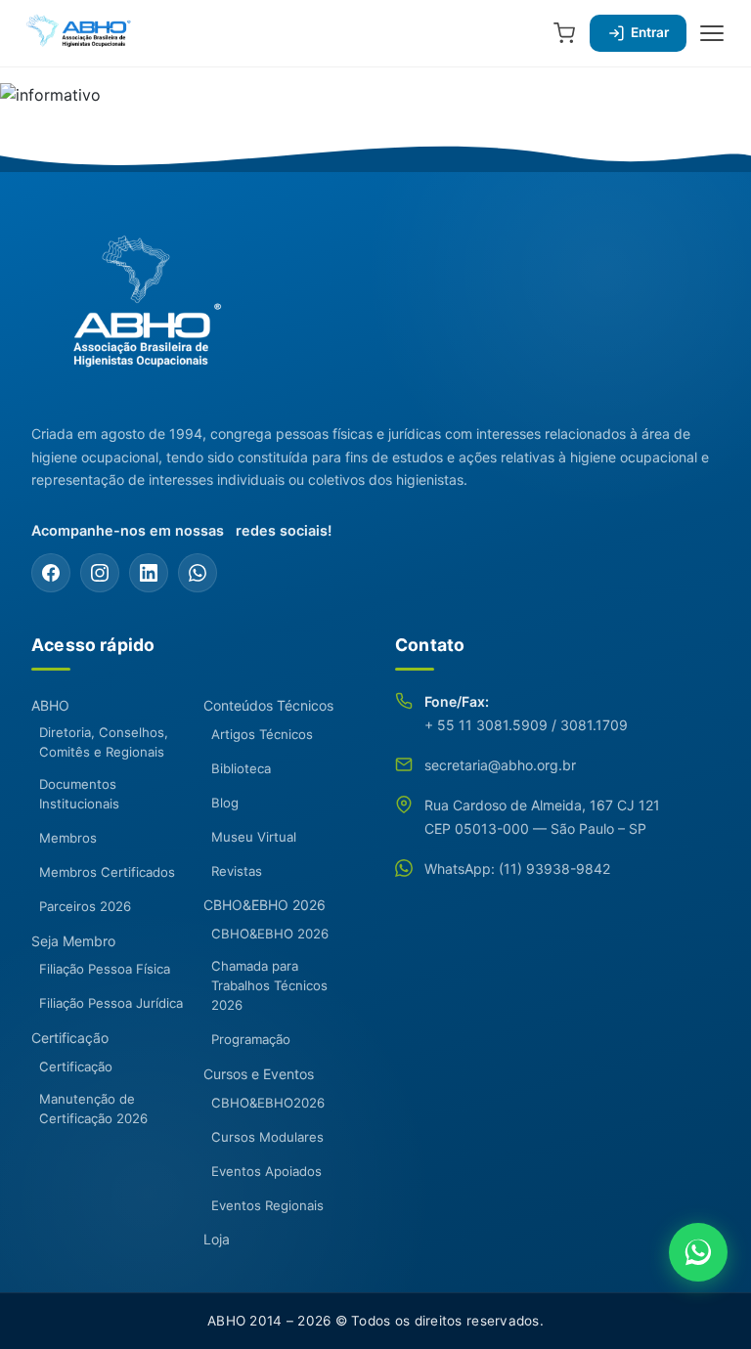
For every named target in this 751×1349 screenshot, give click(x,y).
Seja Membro (73, 941)
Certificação (70, 1037)
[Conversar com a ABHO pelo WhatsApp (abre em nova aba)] (698, 1252)
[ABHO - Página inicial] (138, 313)
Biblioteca (241, 768)
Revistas (236, 871)
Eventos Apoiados (266, 1171)
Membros (68, 838)
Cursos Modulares (267, 1137)
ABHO (50, 705)
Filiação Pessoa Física (104, 969)
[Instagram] (99, 572)
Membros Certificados (107, 872)
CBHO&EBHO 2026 (264, 904)
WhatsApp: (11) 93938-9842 (517, 868)
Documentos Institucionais (79, 793)
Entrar (650, 32)
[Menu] (711, 33)
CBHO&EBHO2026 (268, 1102)
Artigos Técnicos (262, 734)
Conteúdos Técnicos (268, 705)
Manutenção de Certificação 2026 (93, 1108)
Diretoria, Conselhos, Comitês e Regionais (103, 742)
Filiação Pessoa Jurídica (111, 1003)
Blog (225, 802)
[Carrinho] (564, 33)
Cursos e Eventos (258, 1074)
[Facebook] (50, 572)
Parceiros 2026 (85, 906)
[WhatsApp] (197, 572)
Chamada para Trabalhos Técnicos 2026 (269, 985)
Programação (250, 1039)
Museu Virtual (253, 837)
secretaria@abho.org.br (500, 765)
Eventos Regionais (267, 1205)
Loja (216, 1239)
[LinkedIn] (148, 572)
